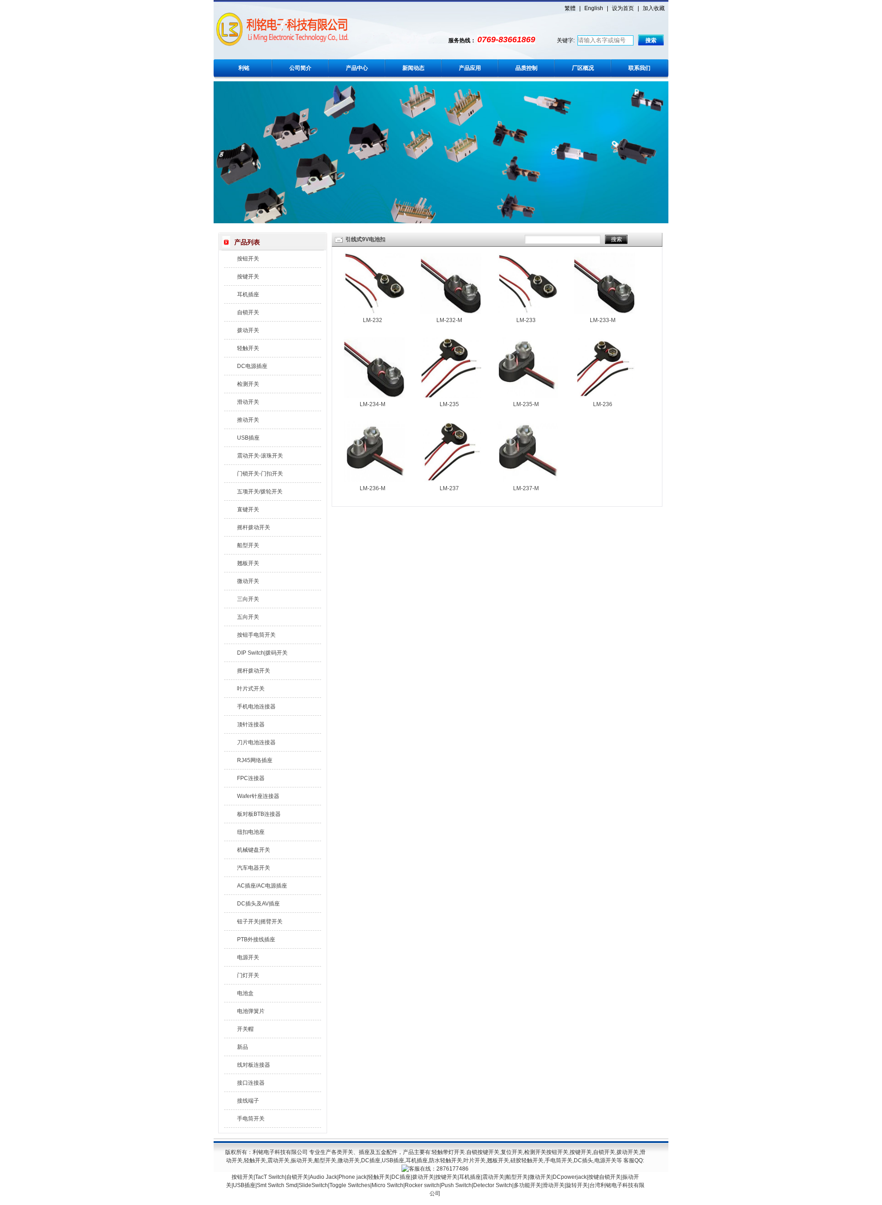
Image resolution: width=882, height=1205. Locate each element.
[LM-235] (450, 396)
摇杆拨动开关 (253, 527)
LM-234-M (372, 404)
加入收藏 (654, 8)
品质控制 (526, 68)
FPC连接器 (251, 778)
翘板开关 (248, 563)
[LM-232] (374, 312)
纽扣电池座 (251, 832)
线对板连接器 (253, 1065)
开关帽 (245, 1029)
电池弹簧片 (251, 1011)
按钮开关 (248, 258)
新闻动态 (413, 68)
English (593, 8)
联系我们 (639, 68)
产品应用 (470, 68)
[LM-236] (604, 396)
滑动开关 (248, 402)
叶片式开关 (251, 688)
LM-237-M (526, 488)
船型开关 (248, 545)
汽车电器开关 (253, 868)
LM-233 (526, 320)
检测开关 (248, 384)
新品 (242, 1047)
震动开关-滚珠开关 (260, 456)
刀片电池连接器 (256, 742)
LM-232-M (449, 320)
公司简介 (300, 68)
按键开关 (248, 276)
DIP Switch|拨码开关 (262, 653)
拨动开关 (248, 330)
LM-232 (372, 320)
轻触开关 (248, 348)
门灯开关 (248, 975)
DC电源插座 (252, 366)
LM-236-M (372, 488)
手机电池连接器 (256, 706)
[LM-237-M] (527, 480)
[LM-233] (527, 312)
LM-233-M (603, 320)
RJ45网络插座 (254, 760)
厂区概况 (583, 68)
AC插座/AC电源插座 (262, 886)
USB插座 (248, 438)
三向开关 (248, 599)
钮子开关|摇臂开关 (260, 921)
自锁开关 (248, 312)
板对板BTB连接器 (259, 814)
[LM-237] (450, 480)
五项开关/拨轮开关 (260, 491)
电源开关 (248, 957)
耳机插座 (248, 294)
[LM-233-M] (604, 312)
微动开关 (248, 581)
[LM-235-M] (527, 396)
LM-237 (449, 488)
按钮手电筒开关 (256, 635)
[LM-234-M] (374, 396)
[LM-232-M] (450, 312)
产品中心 (357, 68)
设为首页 (623, 8)
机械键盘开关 (253, 850)
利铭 (243, 68)
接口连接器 (251, 1083)
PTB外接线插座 (256, 939)
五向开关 (248, 617)
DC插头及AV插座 (258, 903)
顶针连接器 (251, 724)
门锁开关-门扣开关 (260, 473)
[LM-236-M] (374, 480)
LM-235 (449, 404)
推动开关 (248, 420)
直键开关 (248, 509)
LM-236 (602, 404)
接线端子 (248, 1101)
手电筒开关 (251, 1118)
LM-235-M (526, 404)
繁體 (570, 8)
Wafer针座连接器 (258, 796)
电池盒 (245, 993)
